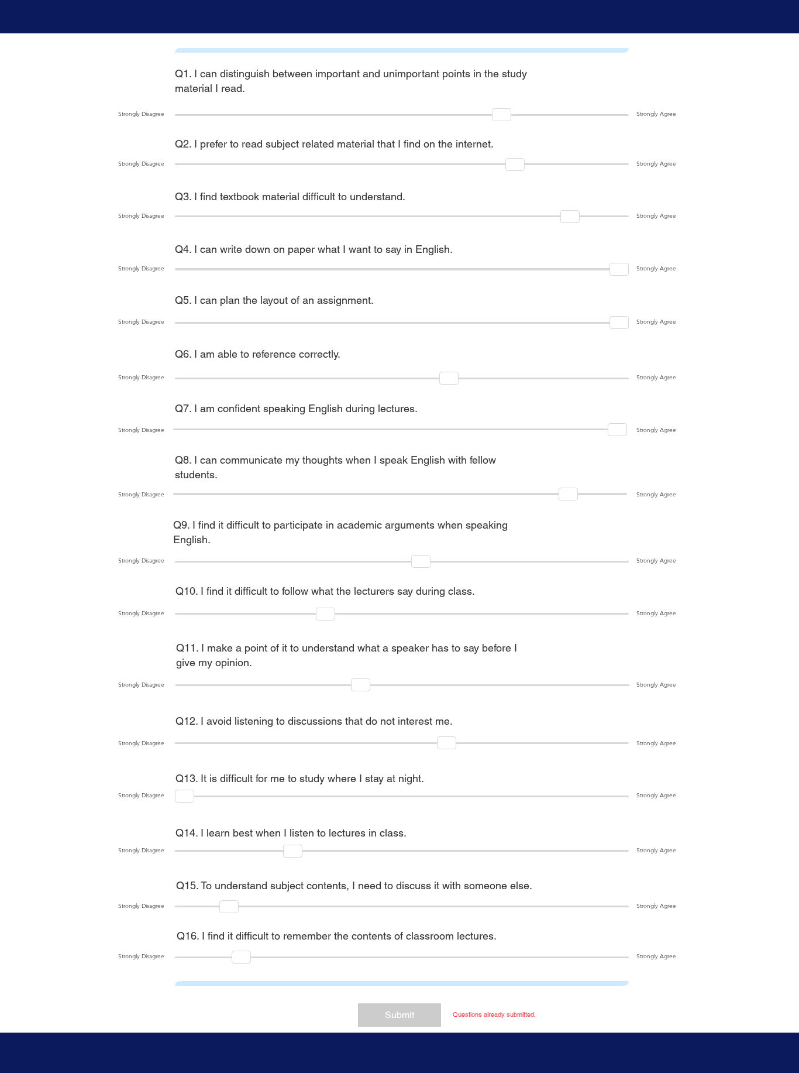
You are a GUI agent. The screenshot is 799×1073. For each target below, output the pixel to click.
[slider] (501, 114)
